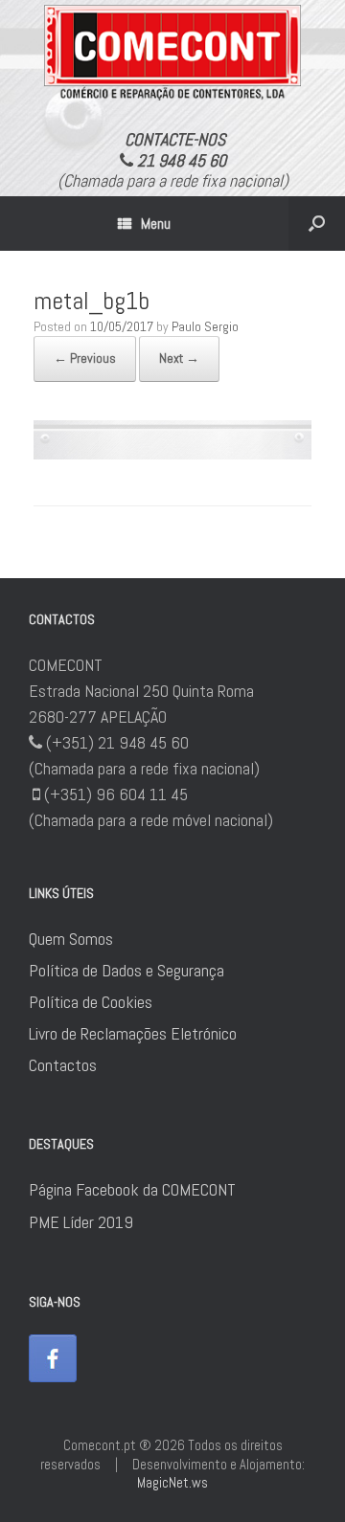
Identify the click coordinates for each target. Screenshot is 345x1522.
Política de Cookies (90, 1002)
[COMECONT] (172, 53)
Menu (156, 223)
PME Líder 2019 (81, 1222)
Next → (179, 358)
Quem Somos (71, 939)
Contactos (63, 1065)
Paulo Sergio (205, 326)
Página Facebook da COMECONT (132, 1189)
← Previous (85, 358)
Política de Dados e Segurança (126, 970)
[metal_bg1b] (172, 453)
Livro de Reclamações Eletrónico (133, 1033)
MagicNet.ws (172, 1482)
